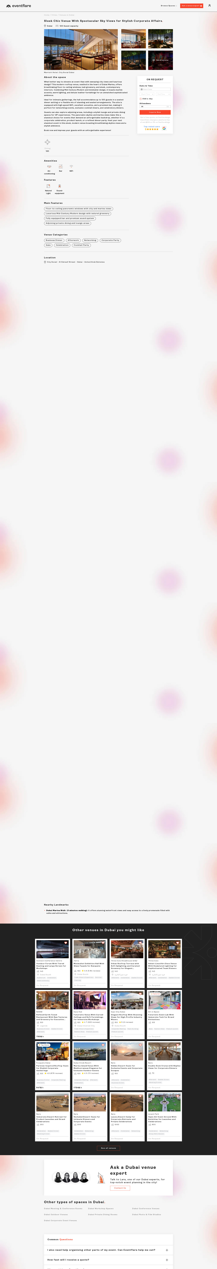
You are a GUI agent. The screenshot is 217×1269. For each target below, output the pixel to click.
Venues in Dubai (66, 15)
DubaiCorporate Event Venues (60, 1221)
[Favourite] (65, 943)
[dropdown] (209, 5)
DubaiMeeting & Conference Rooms (63, 1209)
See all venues (108, 1148)
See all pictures (162, 60)
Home (47, 15)
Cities (54, 15)
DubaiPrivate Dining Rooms (103, 1215)
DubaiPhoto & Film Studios (146, 1215)
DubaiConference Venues (146, 1209)
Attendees (145, 103)
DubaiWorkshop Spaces (101, 1209)
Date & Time (146, 86)
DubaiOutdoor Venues (56, 1215)
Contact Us (120, 1188)
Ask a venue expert (191, 6)
